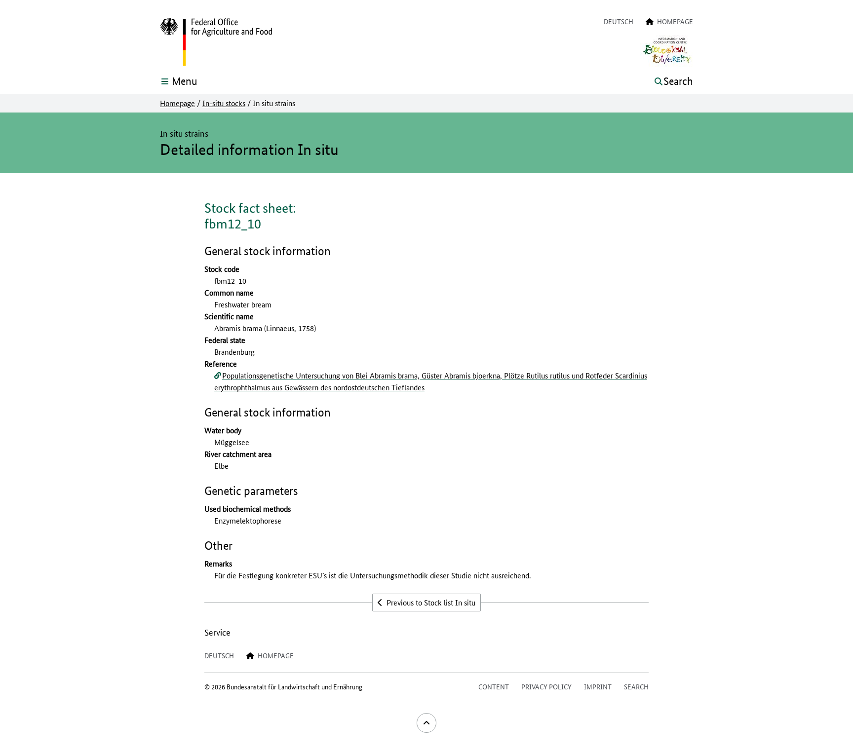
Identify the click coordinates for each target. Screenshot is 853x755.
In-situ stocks (223, 103)
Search (636, 686)
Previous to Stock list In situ (430, 602)
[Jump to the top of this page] (426, 723)
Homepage (177, 103)
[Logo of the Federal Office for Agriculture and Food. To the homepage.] (216, 42)
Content (493, 686)
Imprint (598, 686)
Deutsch (618, 21)
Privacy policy (546, 686)
